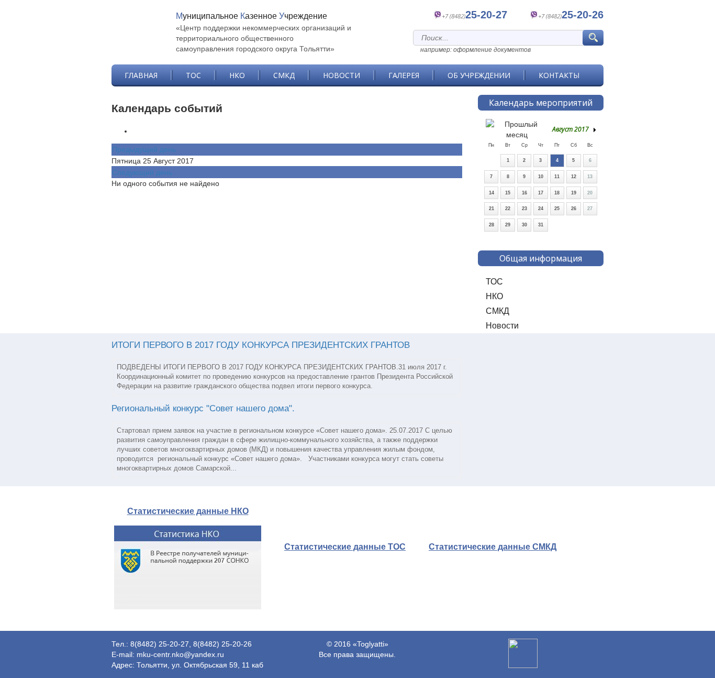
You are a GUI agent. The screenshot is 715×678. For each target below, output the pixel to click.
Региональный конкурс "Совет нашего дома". (203, 408)
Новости (502, 325)
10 (540, 176)
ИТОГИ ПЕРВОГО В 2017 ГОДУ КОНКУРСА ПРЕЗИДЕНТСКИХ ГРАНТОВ (260, 345)
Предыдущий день (144, 149)
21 (491, 208)
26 (573, 208)
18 (557, 192)
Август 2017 (570, 129)
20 (590, 192)
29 (507, 224)
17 (540, 192)
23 (524, 208)
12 (573, 176)
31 (540, 224)
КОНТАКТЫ (559, 75)
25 (557, 208)
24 (540, 208)
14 (491, 192)
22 (507, 208)
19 (573, 192)
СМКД (284, 75)
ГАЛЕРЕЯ (403, 75)
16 (524, 192)
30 (524, 224)
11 (557, 176)
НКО (237, 75)
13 (590, 176)
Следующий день (142, 172)
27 (590, 208)
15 (507, 192)
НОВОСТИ (341, 75)
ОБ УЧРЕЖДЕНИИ (479, 75)
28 (491, 224)
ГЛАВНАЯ (141, 75)
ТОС (193, 75)
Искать (595, 38)
